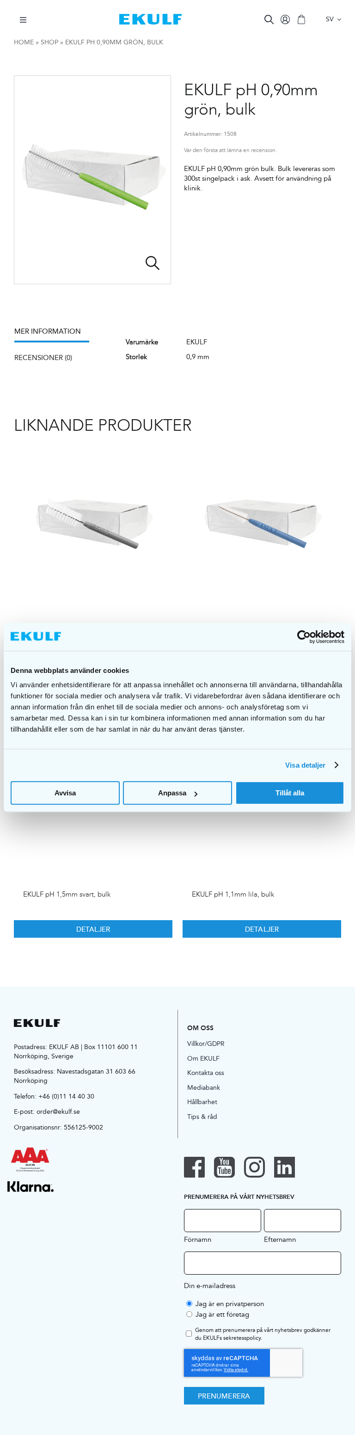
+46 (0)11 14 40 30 (66, 1096)
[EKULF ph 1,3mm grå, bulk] (93, 525)
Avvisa (65, 793)
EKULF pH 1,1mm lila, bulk (233, 894)
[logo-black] (37, 1022)
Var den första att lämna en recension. (230, 150)
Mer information (47, 331)
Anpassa (172, 793)
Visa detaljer (305, 765)
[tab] (56, 334)
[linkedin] (284, 1167)
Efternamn (280, 1239)
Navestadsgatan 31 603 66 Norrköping (74, 1076)
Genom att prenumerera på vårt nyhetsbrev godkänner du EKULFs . (263, 1334)
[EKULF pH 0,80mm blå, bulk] (262, 525)
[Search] (269, 19)
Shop (49, 42)
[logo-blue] (150, 17)
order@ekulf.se (58, 1111)
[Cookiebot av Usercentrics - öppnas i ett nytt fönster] (303, 637)
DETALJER (93, 928)
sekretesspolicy (242, 1337)
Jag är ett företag (222, 1314)
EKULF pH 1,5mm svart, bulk (66, 894)
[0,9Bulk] (92, 180)
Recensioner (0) (43, 357)
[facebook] (194, 1167)
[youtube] (224, 1167)
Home (24, 42)
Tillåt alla (289, 793)
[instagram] (254, 1167)
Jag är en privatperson (230, 1303)
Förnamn (197, 1239)
